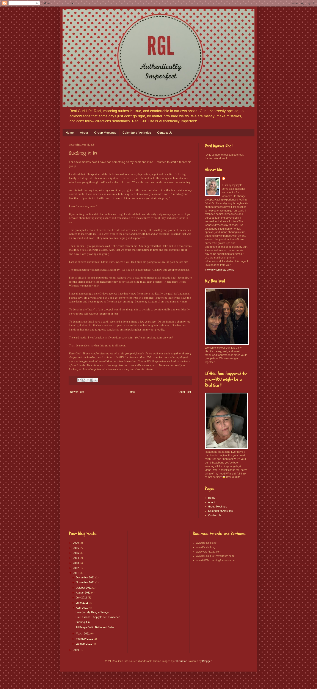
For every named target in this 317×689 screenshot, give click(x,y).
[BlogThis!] (84, 380)
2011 (76, 573)
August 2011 (83, 592)
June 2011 (82, 602)
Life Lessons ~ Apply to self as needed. (98, 617)
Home (70, 132)
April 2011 (82, 607)
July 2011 (82, 597)
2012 (76, 568)
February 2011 (85, 638)
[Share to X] (88, 380)
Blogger (206, 661)
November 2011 (85, 582)
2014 (76, 557)
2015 (76, 552)
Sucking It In (82, 622)
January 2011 (84, 643)
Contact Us (164, 132)
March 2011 (83, 633)
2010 (76, 649)
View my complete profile (219, 269)
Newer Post (77, 391)
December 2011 (85, 577)
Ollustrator (180, 661)
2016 (76, 548)
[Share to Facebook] (92, 380)
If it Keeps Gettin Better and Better (95, 627)
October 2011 (84, 587)
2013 (76, 563)
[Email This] (79, 380)
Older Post (185, 391)
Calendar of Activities (136, 132)
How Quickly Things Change (92, 612)
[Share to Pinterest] (96, 380)
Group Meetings (105, 132)
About (84, 132)
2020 (76, 542)
